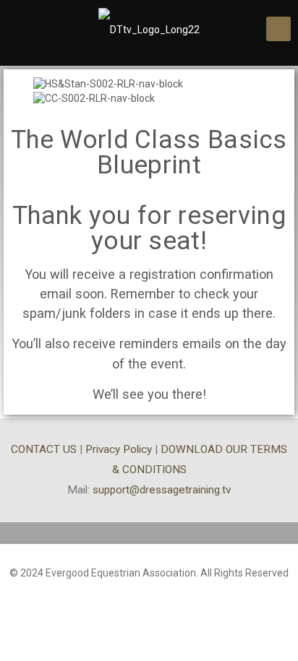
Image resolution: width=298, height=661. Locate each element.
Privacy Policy (118, 449)
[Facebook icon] (149, 593)
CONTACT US (44, 449)
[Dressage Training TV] (149, 29)
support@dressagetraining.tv (162, 489)
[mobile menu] (278, 29)
